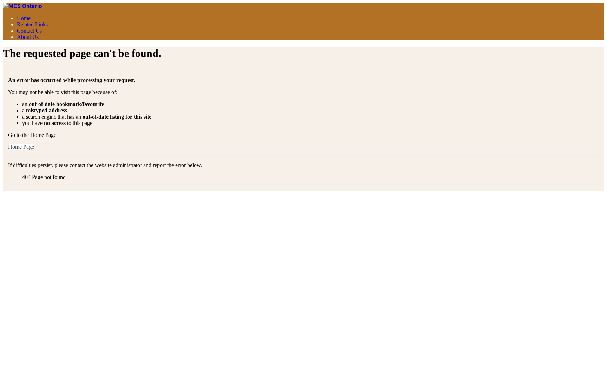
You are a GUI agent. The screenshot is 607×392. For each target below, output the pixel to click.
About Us (28, 37)
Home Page (21, 147)
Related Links (32, 24)
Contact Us (29, 31)
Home (24, 18)
